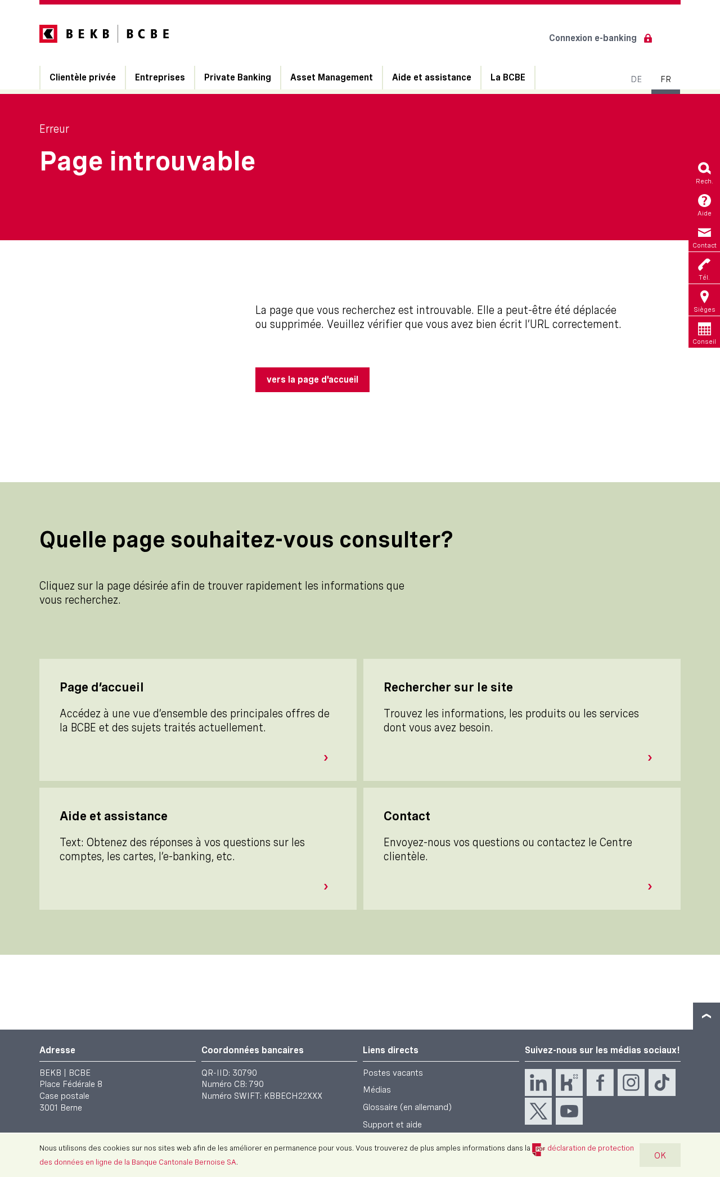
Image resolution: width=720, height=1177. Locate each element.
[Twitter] (538, 1111)
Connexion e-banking (593, 38)
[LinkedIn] (538, 1082)
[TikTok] (662, 1082)
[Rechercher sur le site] (654, 758)
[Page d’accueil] (330, 758)
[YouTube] (569, 1111)
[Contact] (654, 887)
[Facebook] (600, 1082)
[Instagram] (631, 1082)
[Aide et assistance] (330, 887)
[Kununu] (569, 1082)
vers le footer (706, 1016)
